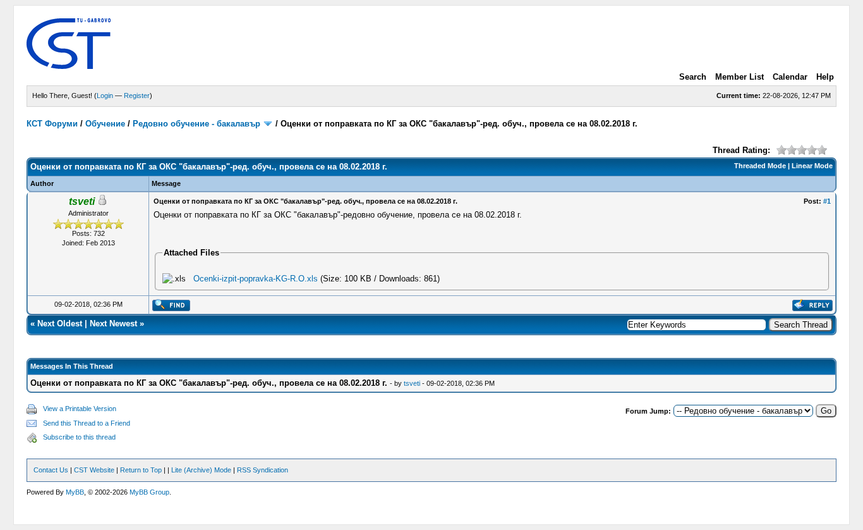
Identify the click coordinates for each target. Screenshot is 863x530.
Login (105, 95)
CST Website (94, 470)
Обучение (105, 123)
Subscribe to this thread (79, 437)
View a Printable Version (79, 408)
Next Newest (113, 323)
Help (825, 77)
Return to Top (141, 470)
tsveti (412, 383)
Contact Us (50, 470)
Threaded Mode (760, 165)
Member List (739, 77)
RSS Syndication (262, 470)
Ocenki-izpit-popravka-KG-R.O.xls (255, 278)
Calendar (790, 77)
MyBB (75, 492)
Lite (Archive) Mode (201, 470)
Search (692, 77)
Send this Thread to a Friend (86, 423)
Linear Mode (812, 165)
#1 (827, 201)
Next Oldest (59, 323)
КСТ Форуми (52, 123)
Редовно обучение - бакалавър (196, 123)
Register (137, 95)
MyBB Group (149, 492)
